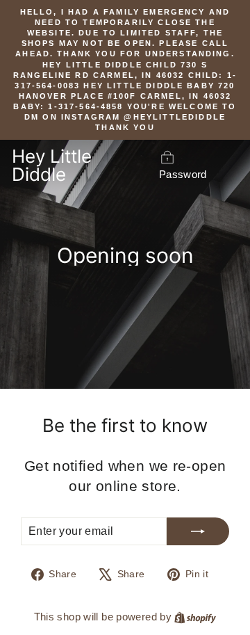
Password (183, 174)
